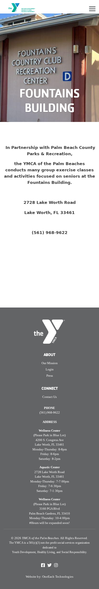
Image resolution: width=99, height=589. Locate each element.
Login (50, 369)
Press (49, 375)
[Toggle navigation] (92, 8)
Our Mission (50, 363)
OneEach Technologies (57, 576)
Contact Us (49, 397)
